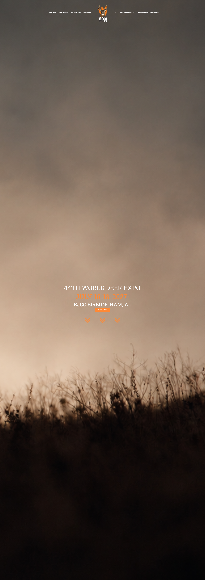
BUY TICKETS (102, 309)
